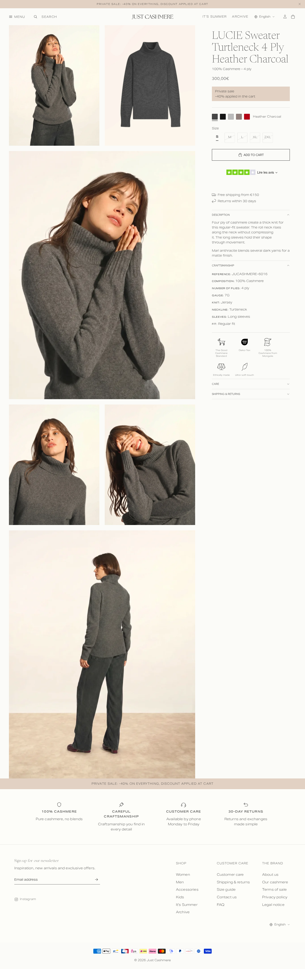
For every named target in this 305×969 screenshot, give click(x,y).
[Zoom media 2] (150, 85)
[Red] (247, 117)
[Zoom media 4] (54, 465)
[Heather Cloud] (231, 117)
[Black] (223, 117)
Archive (240, 16)
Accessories (187, 889)
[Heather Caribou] (239, 117)
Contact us (227, 897)
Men (180, 882)
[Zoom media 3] (102, 275)
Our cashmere (275, 882)
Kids (180, 897)
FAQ (220, 905)
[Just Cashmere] (152, 17)
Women (183, 874)
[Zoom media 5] (150, 465)
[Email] (96, 879)
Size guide (226, 889)
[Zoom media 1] (54, 85)
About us (270, 874)
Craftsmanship (223, 265)
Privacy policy (274, 897)
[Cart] (293, 17)
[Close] (299, 4)
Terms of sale (274, 889)
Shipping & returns (226, 394)
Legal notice (273, 905)
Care (215, 384)
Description (221, 215)
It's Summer (215, 16)
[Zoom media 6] (102, 654)
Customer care (230, 874)
